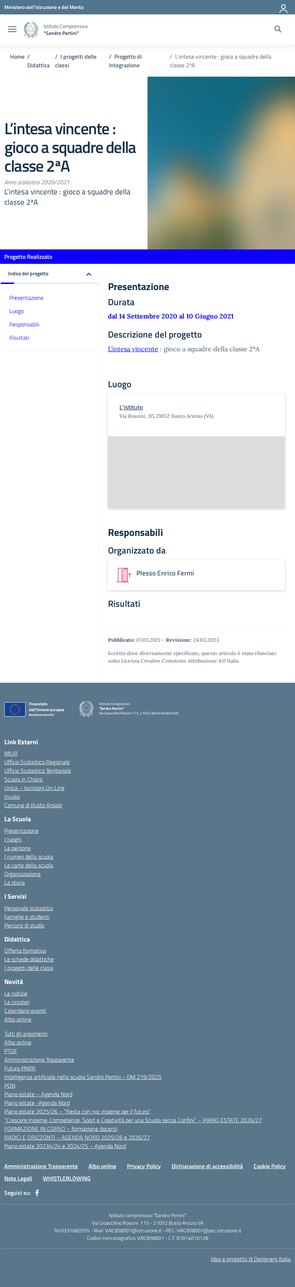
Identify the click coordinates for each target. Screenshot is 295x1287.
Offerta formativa (25, 950)
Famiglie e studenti (26, 916)
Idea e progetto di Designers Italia (251, 1259)
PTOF (10, 1051)
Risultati (19, 337)
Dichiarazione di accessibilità (207, 1166)
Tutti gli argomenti (25, 1033)
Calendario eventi (25, 1010)
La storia (14, 882)
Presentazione (26, 297)
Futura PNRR (20, 1068)
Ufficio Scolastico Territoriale (37, 770)
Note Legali (18, 1178)
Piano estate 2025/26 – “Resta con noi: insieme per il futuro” (77, 1111)
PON (9, 1085)
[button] (50, 274)
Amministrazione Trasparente (39, 1059)
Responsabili (24, 324)
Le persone (17, 848)
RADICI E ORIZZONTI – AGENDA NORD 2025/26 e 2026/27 (77, 1137)
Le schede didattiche (29, 959)
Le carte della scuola (28, 865)
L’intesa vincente (133, 349)
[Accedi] (284, 7)
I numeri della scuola (28, 856)
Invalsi (12, 796)
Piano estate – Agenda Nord (38, 1094)
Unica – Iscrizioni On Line (34, 788)
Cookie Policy (270, 1166)
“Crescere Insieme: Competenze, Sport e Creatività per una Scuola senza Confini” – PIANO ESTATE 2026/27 (133, 1120)
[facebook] (37, 1192)
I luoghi (13, 839)
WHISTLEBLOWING (67, 1178)
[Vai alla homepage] (31, 30)
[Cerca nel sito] (277, 30)
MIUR (11, 753)
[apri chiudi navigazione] (12, 30)
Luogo (16, 311)
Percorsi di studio (24, 925)
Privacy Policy (144, 1166)
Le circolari (17, 1002)
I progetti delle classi (28, 967)
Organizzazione (22, 874)
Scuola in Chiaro (23, 779)
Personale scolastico (28, 908)
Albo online (17, 1019)
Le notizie (15, 993)
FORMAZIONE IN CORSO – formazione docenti (60, 1128)
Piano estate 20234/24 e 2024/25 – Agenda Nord (65, 1146)
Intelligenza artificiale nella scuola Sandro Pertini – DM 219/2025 (83, 1076)
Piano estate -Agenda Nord (37, 1102)
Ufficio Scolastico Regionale (37, 762)
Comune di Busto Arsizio (33, 805)
